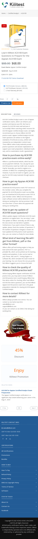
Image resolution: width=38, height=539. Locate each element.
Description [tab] (6, 114)
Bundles (4, 459)
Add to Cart (7, 103)
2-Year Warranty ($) (14, 90)
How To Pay (6, 470)
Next (33, 408)
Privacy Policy (6, 479)
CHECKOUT (19, 103)
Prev (4, 408)
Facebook (5, 510)
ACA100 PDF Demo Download (13, 78)
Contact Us (5, 506)
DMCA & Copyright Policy (10, 483)
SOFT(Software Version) (17, 88)
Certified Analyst (13, 13)
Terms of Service (7, 487)
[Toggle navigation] (34, 4)
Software (5, 491)
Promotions (6, 455)
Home (4, 13)
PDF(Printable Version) (16, 86)
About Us (5, 502)
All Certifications (7, 451)
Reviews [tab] (17, 114)
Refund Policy (6, 474)
